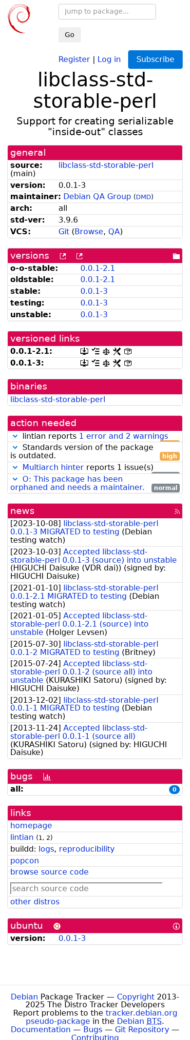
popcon (24, 860)
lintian (22, 837)
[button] (15, 436)
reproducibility (86, 849)
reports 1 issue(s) (99, 468)
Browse (89, 231)
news (22, 510)
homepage (31, 825)
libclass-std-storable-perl (105, 165)
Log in (109, 58)
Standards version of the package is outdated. (93, 452)
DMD (143, 197)
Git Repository (142, 1029)
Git (63, 231)
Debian (24, 996)
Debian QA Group (97, 196)
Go (70, 35)
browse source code (49, 872)
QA (114, 231)
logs (46, 849)
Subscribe (155, 59)
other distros (34, 901)
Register (74, 58)
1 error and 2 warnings (123, 436)
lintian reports (98, 436)
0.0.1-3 (94, 291)
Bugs (92, 1029)
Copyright (135, 996)
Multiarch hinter (53, 467)
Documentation (41, 1029)
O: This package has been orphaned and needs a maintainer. (77, 483)
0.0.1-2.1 (97, 268)
